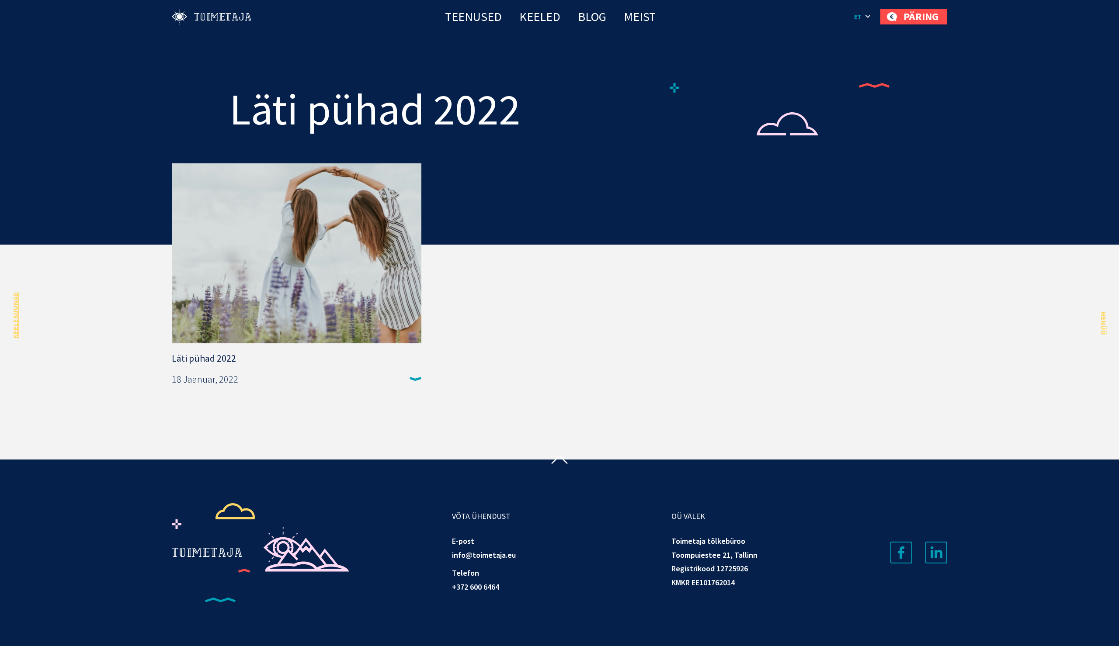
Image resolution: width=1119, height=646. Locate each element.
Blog (592, 17)
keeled (539, 17)
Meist (640, 17)
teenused (473, 17)
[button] (863, 16)
